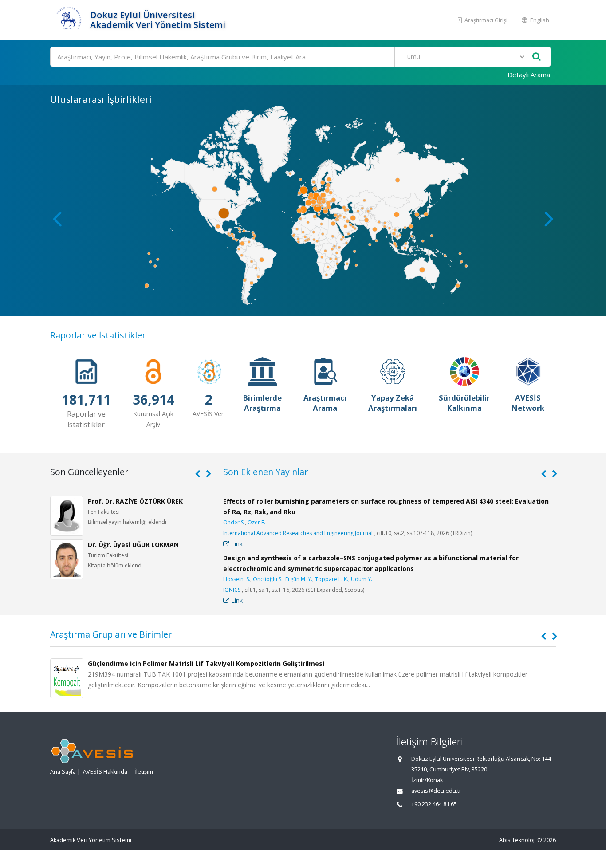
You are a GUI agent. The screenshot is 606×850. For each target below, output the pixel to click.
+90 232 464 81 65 (434, 804)
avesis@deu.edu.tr (436, 791)
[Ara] (537, 57)
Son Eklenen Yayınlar (265, 472)
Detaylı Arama (529, 74)
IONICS (231, 590)
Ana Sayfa (63, 771)
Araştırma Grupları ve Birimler (111, 634)
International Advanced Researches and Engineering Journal (298, 533)
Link (236, 543)
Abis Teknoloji (517, 840)
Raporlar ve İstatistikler (98, 335)
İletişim (143, 771)
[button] (549, 218)
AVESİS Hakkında (105, 771)
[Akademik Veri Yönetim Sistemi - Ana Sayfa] (69, 20)
